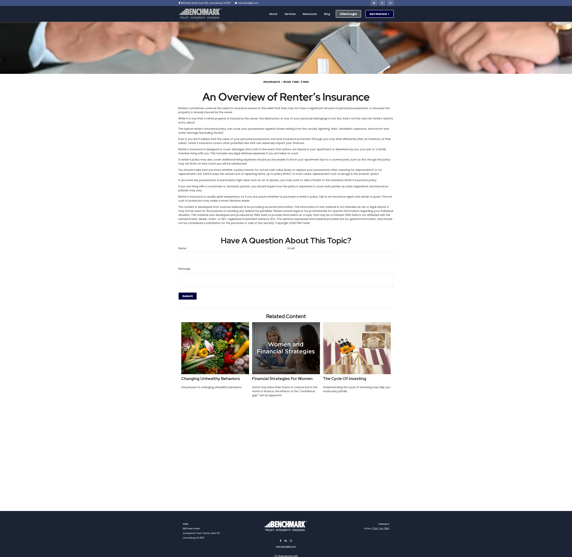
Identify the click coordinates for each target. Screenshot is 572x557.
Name (182, 248)
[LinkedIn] (374, 3)
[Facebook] (382, 3)
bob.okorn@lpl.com (248, 2)
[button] (273, 13)
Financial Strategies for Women (282, 378)
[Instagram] (291, 541)
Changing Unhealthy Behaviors (210, 378)
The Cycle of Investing (344, 378)
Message (184, 269)
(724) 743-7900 (380, 528)
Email (290, 248)
